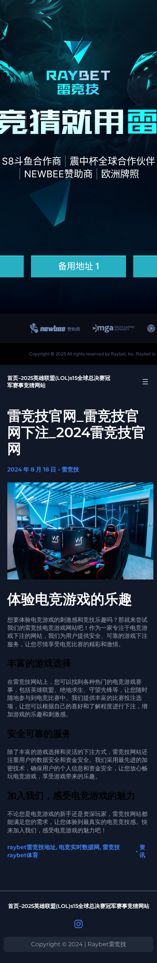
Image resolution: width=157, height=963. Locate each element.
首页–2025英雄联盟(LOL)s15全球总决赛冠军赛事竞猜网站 (78, 906)
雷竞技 (70, 469)
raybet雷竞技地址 (31, 847)
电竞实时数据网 (79, 847)
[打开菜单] (145, 381)
